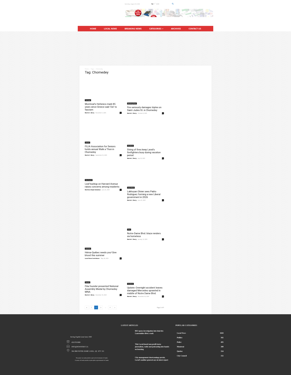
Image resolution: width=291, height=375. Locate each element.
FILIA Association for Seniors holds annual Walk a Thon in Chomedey (100, 149)
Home (87, 69)
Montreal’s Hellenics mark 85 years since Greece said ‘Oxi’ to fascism (101, 107)
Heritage (87, 100)
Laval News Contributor (92, 258)
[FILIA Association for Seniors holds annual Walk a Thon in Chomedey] (103, 131)
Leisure (87, 142)
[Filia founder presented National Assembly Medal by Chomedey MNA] (103, 273)
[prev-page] (87, 307)
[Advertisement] (145, 48)
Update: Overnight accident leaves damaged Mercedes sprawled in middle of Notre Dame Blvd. (144, 290)
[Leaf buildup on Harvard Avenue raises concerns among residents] (103, 172)
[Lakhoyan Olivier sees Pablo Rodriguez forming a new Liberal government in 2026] (145, 176)
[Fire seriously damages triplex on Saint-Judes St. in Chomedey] (145, 90)
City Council (88, 180)
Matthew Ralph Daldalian (93, 190)
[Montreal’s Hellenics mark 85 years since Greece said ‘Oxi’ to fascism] (103, 89)
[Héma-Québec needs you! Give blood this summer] (103, 228)
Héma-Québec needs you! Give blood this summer (101, 254)
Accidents (130, 146)
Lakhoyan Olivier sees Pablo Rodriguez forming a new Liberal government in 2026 (144, 194)
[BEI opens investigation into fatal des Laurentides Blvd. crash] (127, 334)
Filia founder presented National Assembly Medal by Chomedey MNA (101, 289)
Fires (129, 229)
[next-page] (115, 307)
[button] (173, 4)
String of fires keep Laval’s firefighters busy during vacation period (144, 152)
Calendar (87, 248)
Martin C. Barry (89, 113)
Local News (131, 187)
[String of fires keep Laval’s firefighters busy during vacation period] (145, 133)
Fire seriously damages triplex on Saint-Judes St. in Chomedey (144, 109)
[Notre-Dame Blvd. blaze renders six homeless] (145, 218)
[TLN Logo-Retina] (98, 11)
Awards (87, 282)
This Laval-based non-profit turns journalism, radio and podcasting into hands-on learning (152, 346)
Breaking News (132, 103)
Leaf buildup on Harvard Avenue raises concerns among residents (102, 185)
